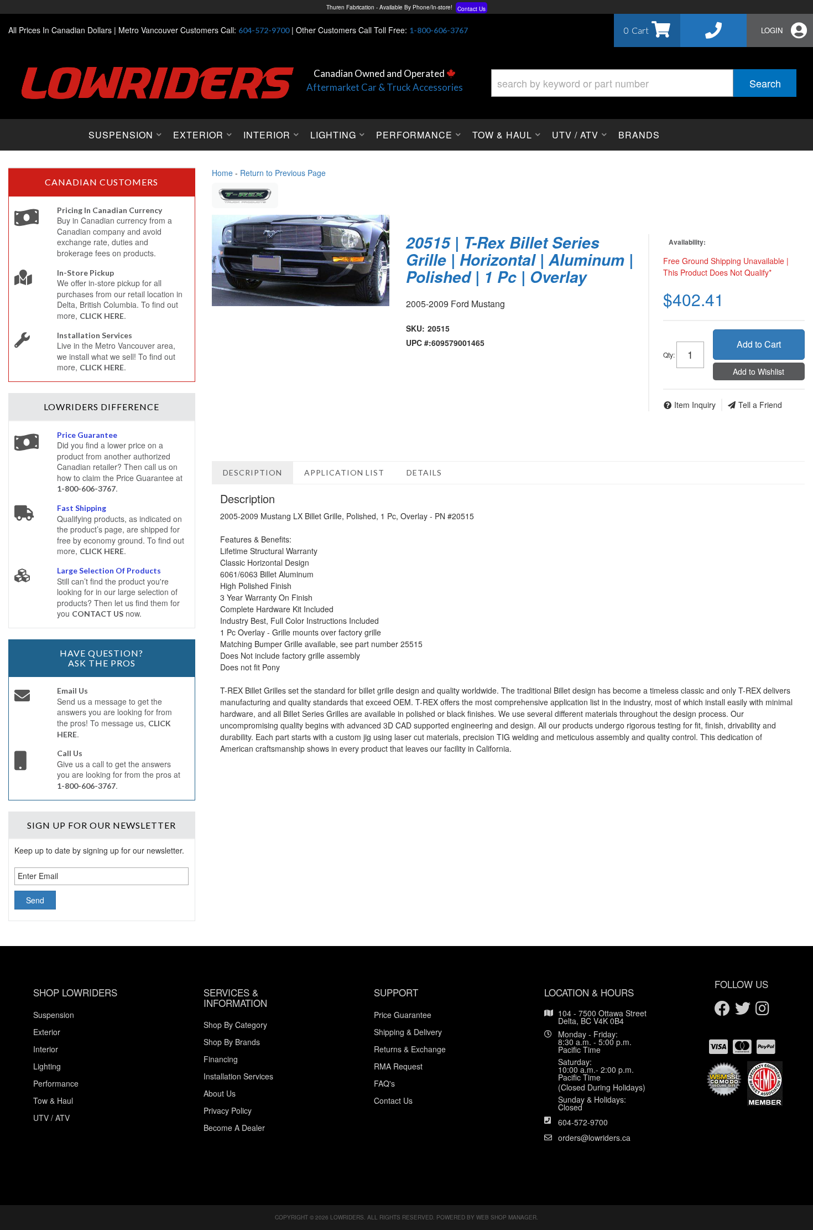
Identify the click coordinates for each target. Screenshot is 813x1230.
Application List (344, 472)
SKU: (415, 328)
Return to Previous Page (283, 172)
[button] (644, 83)
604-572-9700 (583, 1122)
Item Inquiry (695, 404)
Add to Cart (759, 344)
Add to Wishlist (758, 371)
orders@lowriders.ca (594, 1137)
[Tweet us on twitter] (743, 1009)
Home (222, 172)
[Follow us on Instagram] (762, 1009)
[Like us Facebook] (722, 1009)
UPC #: (418, 342)
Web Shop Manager (506, 1217)
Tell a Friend (760, 404)
